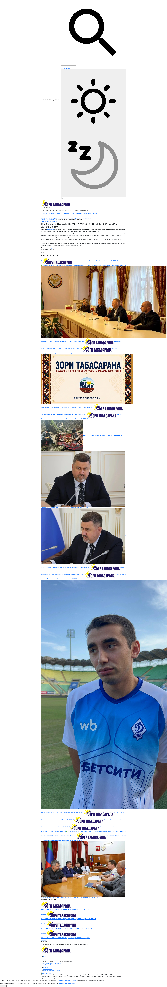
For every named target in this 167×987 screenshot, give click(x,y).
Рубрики (44, 216)
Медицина (79, 213)
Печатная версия (65, 68)
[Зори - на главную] (83, 203)
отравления (50, 229)
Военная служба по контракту (83, 218)
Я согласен (3, 986)
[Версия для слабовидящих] (61, 198)
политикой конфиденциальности (67, 980)
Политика (58, 213)
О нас (53, 99)
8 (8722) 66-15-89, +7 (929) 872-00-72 (52, 963)
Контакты (57, 99)
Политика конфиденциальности (51, 970)
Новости (44, 213)
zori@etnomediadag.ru (49, 965)
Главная (43, 219)
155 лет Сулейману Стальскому (68, 218)
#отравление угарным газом (51, 248)
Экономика (66, 213)
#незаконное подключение (66, 248)
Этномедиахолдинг (47, 99)
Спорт (72, 213)
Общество (51, 213)
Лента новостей (53, 221)
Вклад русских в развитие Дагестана (50, 218)
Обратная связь (47, 969)
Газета (95, 213)
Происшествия (87, 213)
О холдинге (46, 967)
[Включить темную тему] (93, 133)
